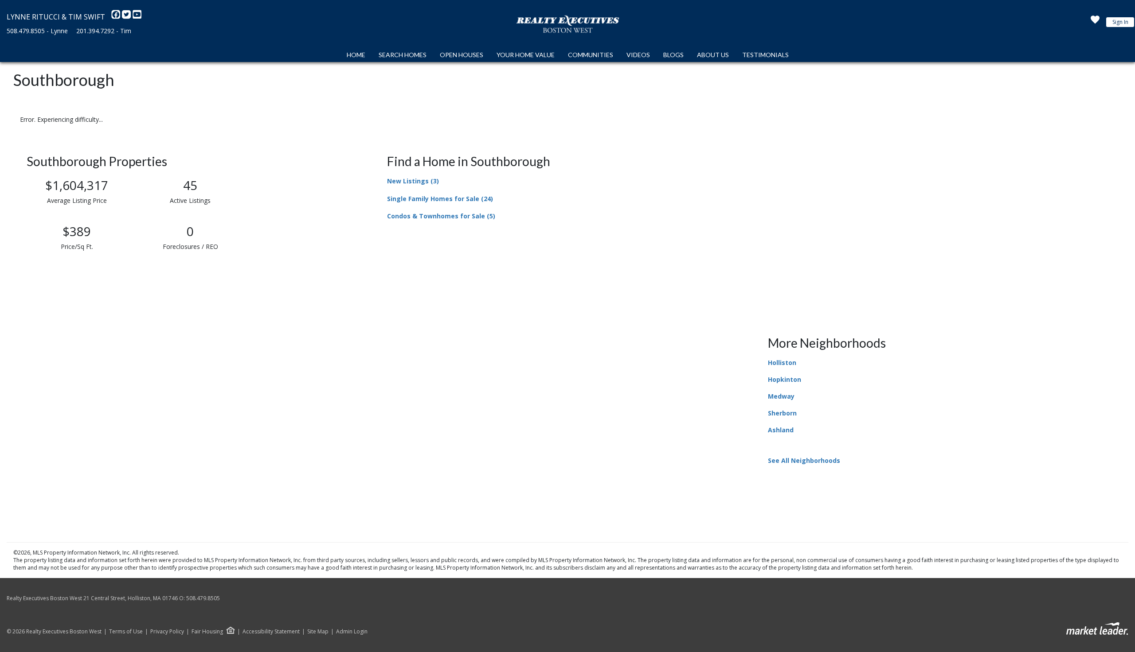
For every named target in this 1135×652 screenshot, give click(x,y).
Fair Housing (207, 631)
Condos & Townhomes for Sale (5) (441, 216)
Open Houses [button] (461, 54)
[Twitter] (127, 17)
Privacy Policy (167, 631)
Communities (590, 54)
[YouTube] (137, 17)
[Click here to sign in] (1095, 22)
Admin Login (352, 631)
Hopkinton (784, 379)
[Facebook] (116, 17)
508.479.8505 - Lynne (37, 31)
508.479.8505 (203, 598)
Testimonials (765, 54)
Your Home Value (526, 54)
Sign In (1120, 22)
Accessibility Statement (271, 631)
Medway (781, 396)
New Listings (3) (413, 181)
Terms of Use (126, 631)
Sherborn (782, 413)
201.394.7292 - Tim (103, 31)
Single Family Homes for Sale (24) (440, 198)
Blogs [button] (673, 54)
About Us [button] (713, 54)
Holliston (782, 362)
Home (356, 54)
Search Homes (403, 54)
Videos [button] (638, 54)
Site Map (318, 631)
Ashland (781, 430)
